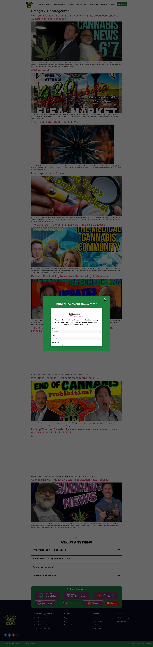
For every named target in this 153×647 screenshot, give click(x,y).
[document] (76, 323)
